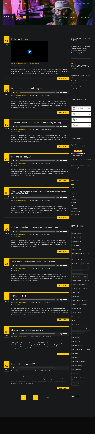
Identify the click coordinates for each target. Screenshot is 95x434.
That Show (74, 208)
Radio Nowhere (76, 325)
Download (31, 63)
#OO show (74, 188)
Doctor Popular (76, 264)
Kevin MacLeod (76, 288)
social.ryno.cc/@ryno (84, 46)
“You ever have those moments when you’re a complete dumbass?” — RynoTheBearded (39, 192)
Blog (70, 17)
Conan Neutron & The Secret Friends (80, 255)
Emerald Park (76, 268)
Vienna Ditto (75, 374)
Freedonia (85, 268)
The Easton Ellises (77, 345)
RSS (19, 65)
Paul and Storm (76, 313)
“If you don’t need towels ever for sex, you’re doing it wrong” (36, 122)
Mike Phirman (83, 304)
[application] (40, 92)
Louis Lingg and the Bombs (80, 300)
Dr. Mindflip (86, 264)
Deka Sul (80, 260)
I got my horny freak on (77, 75)
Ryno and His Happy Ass (21, 156)
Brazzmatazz (76, 237)
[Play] (40, 51)
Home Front (75, 276)
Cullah (74, 260)
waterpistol (75, 384)
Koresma (85, 288)
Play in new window (21, 63)
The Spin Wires (76, 365)
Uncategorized (75, 211)
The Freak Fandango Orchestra (81, 349)
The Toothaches (76, 369)
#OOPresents (82, 51)
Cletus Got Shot (76, 249)
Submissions (73, 4)
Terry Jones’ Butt (18, 295)
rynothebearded (82, 48)
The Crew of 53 (85, 4)
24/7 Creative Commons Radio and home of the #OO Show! (81, 66)
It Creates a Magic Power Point (79, 86)
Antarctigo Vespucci (77, 233)
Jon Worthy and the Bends (79, 284)
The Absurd (75, 337)
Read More (62, 78)
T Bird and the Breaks (78, 333)
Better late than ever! (20, 39)
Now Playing (56, 4)
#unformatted (75, 191)
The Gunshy (75, 353)
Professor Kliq (76, 321)
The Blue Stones (76, 341)
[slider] (65, 92)
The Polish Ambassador (79, 361)
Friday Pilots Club (77, 272)
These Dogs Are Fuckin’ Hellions (80, 81)
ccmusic (73, 200)
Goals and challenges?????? (23, 364)
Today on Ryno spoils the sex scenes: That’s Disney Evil (34, 261)
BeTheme (55, 427)
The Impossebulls (77, 357)
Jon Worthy (86, 280)
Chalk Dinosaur (76, 245)
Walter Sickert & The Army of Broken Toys (80, 379)
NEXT (47, 397)
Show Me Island (76, 329)
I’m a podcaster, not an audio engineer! (27, 88)
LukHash (74, 304)
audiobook (74, 197)
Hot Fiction (84, 276)
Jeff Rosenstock (76, 280)
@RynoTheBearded (82, 53)
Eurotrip (73, 202)
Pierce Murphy (76, 317)
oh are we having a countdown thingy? (27, 329)
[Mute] (61, 92)
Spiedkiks (86, 329)
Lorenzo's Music (76, 296)
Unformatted (75, 214)
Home (65, 17)
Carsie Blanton (76, 241)
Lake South (75, 292)
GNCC (73, 205)
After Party (74, 194)
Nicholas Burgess (77, 308)
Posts (64, 4)
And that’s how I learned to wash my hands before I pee (34, 227)
